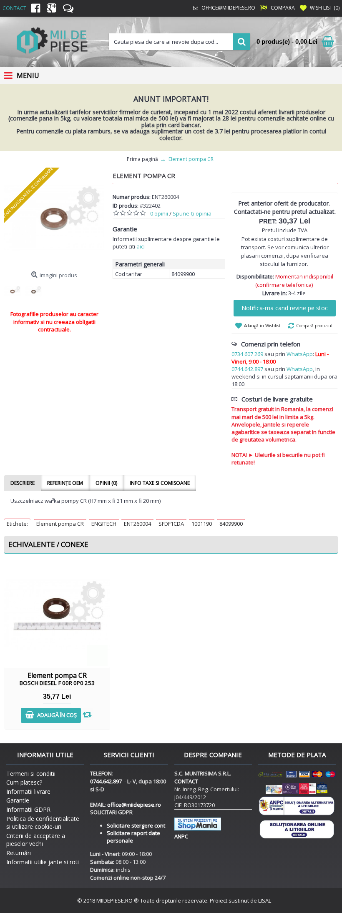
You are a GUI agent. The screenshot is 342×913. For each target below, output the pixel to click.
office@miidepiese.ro (134, 804)
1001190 (201, 523)
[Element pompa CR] (54, 218)
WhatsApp (300, 354)
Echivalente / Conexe (48, 544)
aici (140, 246)
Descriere (22, 483)
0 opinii (159, 213)
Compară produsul (314, 326)
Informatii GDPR (28, 809)
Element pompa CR (60, 523)
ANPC (181, 836)
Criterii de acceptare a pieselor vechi (35, 840)
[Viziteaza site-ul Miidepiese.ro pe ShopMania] (197, 828)
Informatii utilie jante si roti (42, 862)
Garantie (17, 800)
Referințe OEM (65, 483)
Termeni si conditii (30, 774)
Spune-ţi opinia (192, 213)
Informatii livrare (28, 791)
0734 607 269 (247, 354)
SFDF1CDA (171, 523)
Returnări (18, 853)
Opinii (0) (106, 483)
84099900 (231, 523)
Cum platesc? (24, 782)
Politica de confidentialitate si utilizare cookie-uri (42, 823)
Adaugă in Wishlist (262, 326)
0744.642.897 (247, 369)
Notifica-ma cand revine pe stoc (284, 308)
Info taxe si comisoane (160, 483)
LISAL (264, 900)
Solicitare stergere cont (136, 825)
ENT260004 (137, 523)
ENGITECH (103, 523)
